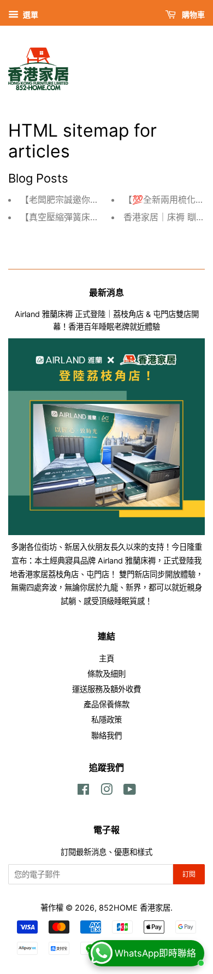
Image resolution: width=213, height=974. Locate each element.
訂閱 (189, 874)
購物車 (192, 14)
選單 (29, 14)
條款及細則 (106, 673)
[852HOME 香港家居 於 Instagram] (106, 791)
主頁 (106, 658)
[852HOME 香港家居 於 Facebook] (83, 791)
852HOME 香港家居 (134, 907)
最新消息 (106, 292)
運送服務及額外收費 (106, 689)
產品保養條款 (106, 704)
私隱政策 (106, 719)
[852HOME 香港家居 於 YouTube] (129, 791)
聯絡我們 (106, 735)
